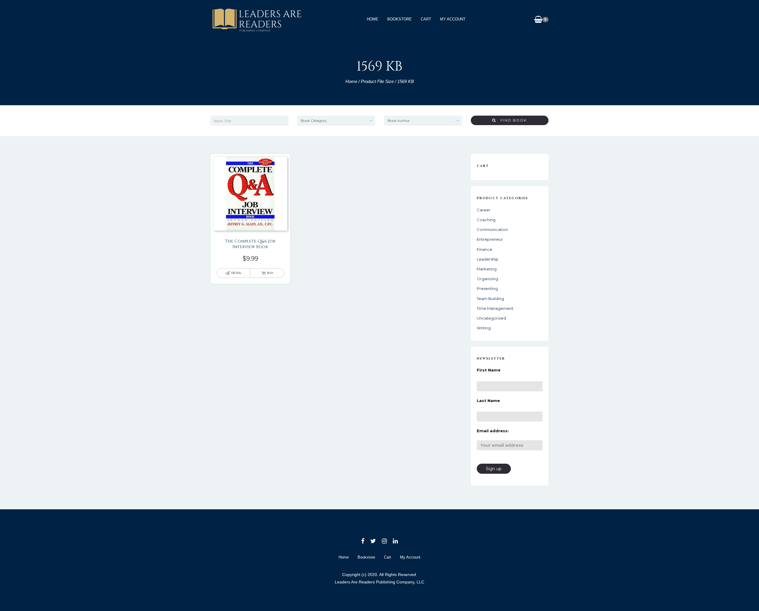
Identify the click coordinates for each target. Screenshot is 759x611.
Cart (426, 19)
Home (372, 19)
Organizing (487, 278)
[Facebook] (362, 541)
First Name (488, 370)
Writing (484, 328)
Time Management (495, 308)
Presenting (487, 288)
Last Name (488, 400)
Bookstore (399, 19)
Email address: (493, 430)
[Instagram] (384, 541)
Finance (484, 249)
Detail (236, 273)
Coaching (486, 219)
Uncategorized (491, 318)
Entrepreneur (490, 239)
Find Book (511, 120)
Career (483, 210)
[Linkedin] (395, 541)
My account (452, 19)
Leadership (487, 259)
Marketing (487, 269)
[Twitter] (373, 541)
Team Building (490, 298)
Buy (270, 273)
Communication (492, 229)
